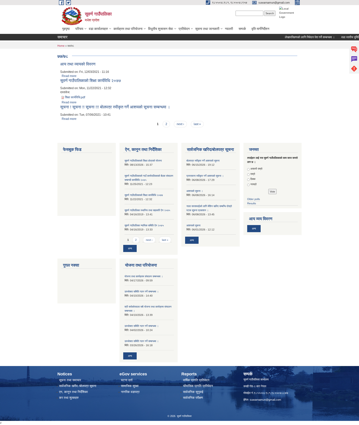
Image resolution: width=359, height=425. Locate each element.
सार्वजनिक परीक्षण (193, 398)
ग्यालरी (229, 29)
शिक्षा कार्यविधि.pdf (75, 97)
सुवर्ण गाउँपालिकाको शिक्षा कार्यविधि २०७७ (90, 80)
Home (61, 45)
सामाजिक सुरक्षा (130, 386)
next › (180, 124)
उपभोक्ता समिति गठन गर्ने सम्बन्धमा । (142, 291)
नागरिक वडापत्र (130, 392)
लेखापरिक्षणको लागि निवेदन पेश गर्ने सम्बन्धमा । (303, 37)
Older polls (253, 199)
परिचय (79, 29)
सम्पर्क (242, 29)
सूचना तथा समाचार (70, 380)
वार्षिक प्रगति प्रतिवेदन (196, 380)
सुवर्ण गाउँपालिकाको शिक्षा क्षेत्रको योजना (143, 160)
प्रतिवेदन (184, 29)
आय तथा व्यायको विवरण (77, 64)
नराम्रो (253, 184)
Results (251, 203)
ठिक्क (252, 178)
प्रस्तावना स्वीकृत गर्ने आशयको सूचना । (205, 175)
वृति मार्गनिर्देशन (260, 29)
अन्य (130, 248)
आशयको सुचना (193, 225)
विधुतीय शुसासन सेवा (160, 29)
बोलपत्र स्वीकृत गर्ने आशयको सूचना (203, 160)
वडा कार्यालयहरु (98, 29)
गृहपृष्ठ (66, 29)
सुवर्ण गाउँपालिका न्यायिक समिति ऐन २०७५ (144, 225)
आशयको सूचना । (194, 190)
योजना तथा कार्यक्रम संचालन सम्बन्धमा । (144, 276)
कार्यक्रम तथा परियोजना (127, 29)
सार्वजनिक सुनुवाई (193, 392)
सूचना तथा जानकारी (207, 29)
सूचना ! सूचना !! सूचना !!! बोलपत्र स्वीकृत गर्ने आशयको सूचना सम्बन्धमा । (115, 107)
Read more (69, 76)
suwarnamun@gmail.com (265, 399)
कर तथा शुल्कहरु (69, 398)
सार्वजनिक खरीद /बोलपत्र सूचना (77, 386)
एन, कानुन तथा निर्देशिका (73, 392)
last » (197, 124)
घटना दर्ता (127, 380)
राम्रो (252, 173)
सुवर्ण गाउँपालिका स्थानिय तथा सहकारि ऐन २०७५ (147, 210)
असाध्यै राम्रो (256, 168)
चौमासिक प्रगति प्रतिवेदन (198, 386)
